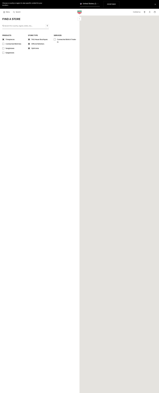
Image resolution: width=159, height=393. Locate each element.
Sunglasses (10, 48)
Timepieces (10, 39)
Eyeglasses (10, 53)
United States (88, 4)
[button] (150, 12)
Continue (113, 4)
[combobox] (25, 26)
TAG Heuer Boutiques (39, 39)
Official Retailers (37, 44)
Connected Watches (13, 44)
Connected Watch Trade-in (66, 41)
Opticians (35, 48)
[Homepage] (79, 12)
